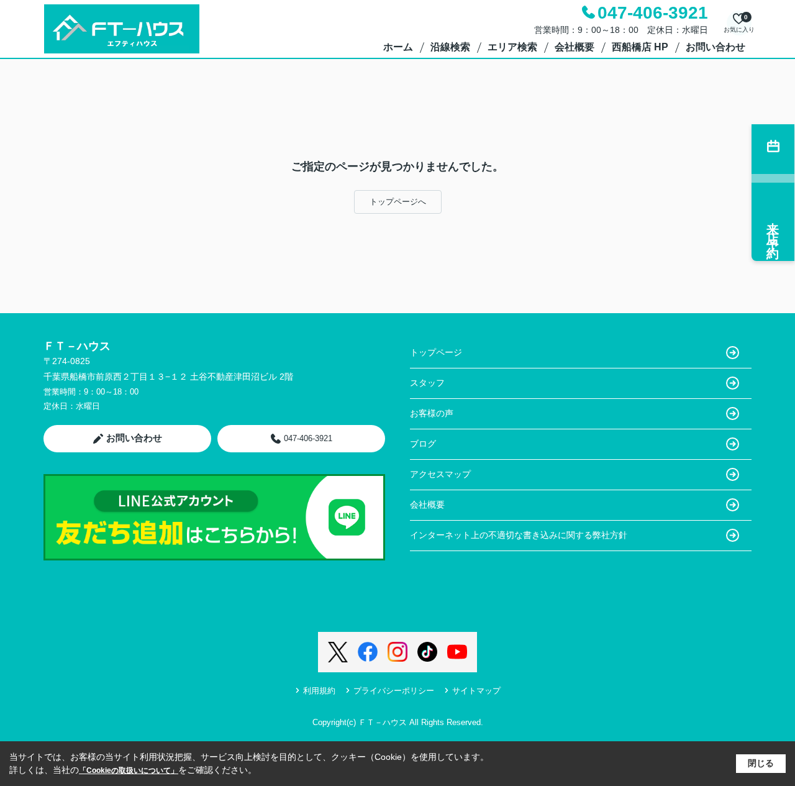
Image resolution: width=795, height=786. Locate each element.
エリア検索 (512, 47)
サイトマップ (476, 690)
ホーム (398, 47)
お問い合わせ (715, 47)
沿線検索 (450, 47)
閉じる (761, 763)
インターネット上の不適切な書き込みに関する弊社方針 (518, 535)
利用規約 (319, 690)
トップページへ (398, 201)
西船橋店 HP (640, 47)
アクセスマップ (440, 474)
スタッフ (427, 383)
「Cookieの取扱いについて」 (128, 770)
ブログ (423, 444)
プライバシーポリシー (393, 690)
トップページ (436, 352)
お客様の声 (431, 413)
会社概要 (574, 47)
